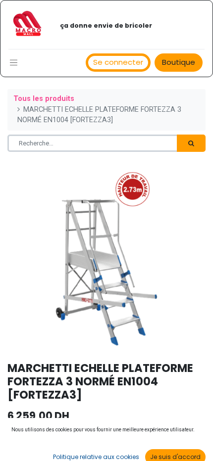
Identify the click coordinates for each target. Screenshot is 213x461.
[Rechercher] (191, 143)
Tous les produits (43, 98)
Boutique (178, 62)
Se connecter (118, 62)
